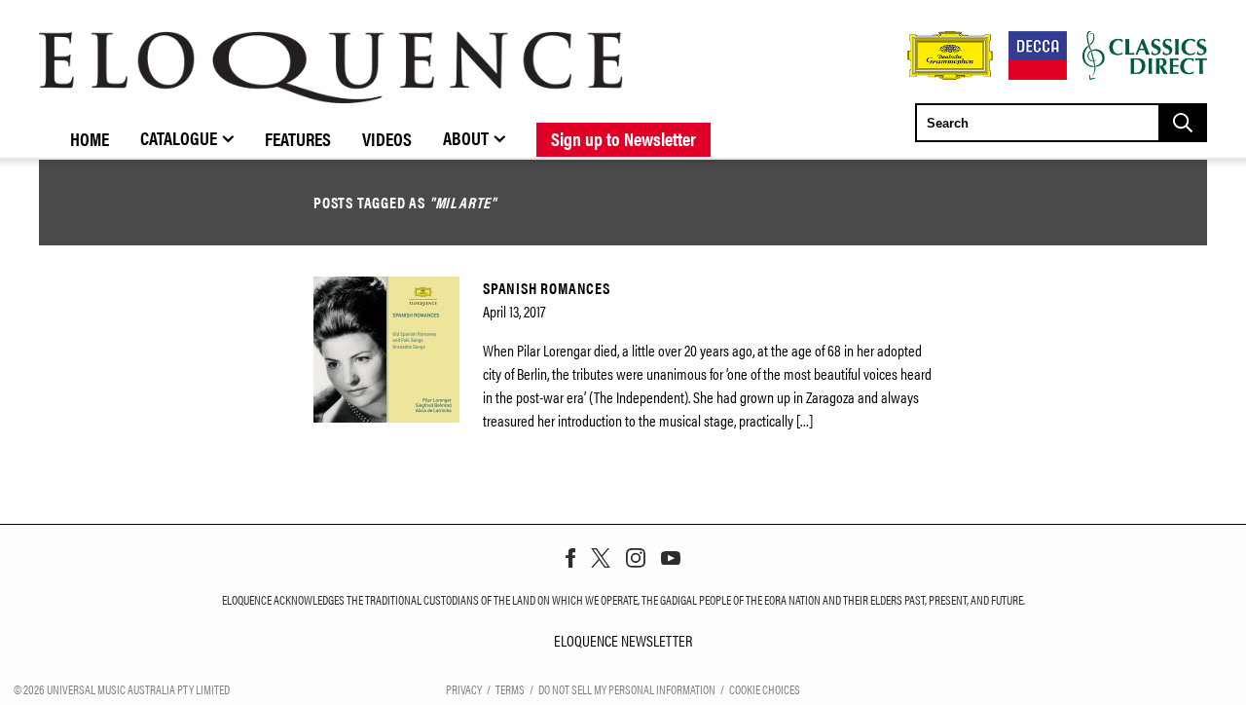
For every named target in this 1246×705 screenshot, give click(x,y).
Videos (387, 138)
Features (298, 138)
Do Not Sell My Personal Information (626, 689)
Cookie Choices (764, 689)
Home (89, 138)
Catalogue (178, 137)
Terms (510, 689)
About (466, 137)
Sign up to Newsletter (623, 138)
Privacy (464, 689)
